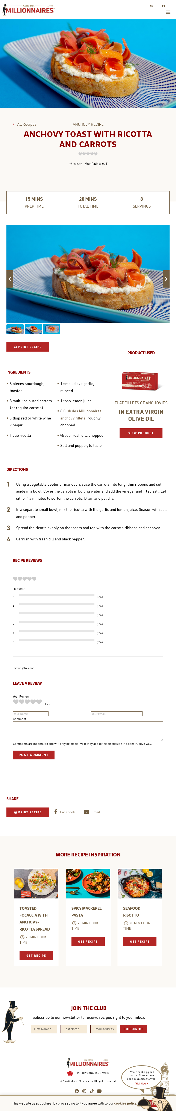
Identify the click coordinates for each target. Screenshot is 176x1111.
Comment (19, 719)
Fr (163, 6)
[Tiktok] (92, 1091)
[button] (168, 12)
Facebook (67, 812)
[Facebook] (77, 1091)
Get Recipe (36, 955)
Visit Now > (141, 1083)
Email (95, 812)
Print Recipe (29, 347)
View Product (141, 433)
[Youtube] (99, 1091)
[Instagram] (84, 1091)
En (151, 6)
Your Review (21, 696)
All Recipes (26, 124)
